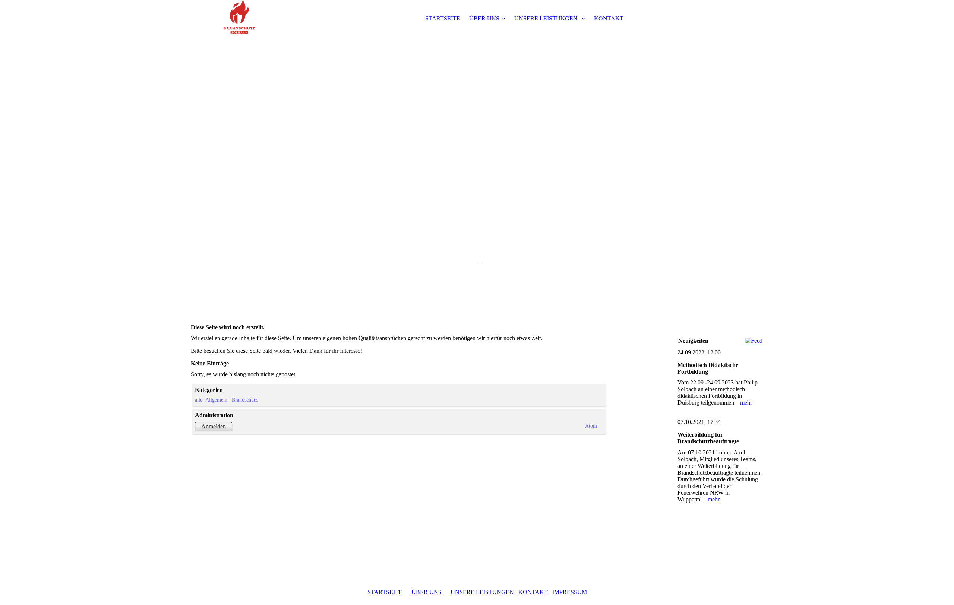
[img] (237, 18)
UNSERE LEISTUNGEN (546, 18)
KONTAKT (608, 18)
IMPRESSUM (569, 592)
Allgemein (216, 400)
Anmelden (213, 426)
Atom (591, 426)
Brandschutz (245, 400)
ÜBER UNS (484, 18)
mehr (746, 402)
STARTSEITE (442, 18)
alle (198, 400)
